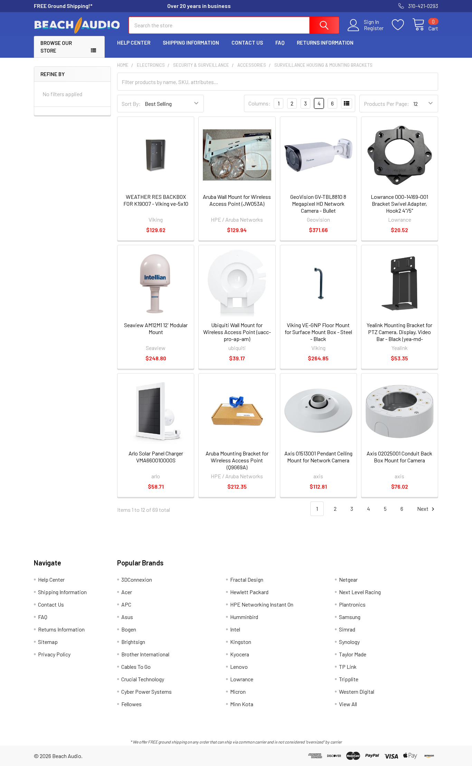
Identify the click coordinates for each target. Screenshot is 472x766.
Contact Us (247, 42)
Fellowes (131, 704)
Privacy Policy (54, 654)
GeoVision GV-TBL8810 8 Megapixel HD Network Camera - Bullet (318, 203)
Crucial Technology (142, 679)
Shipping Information (191, 42)
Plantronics (352, 604)
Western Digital (356, 691)
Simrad (347, 629)
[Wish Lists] (402, 25)
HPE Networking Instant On (261, 604)
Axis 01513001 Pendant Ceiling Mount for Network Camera (318, 456)
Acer (126, 592)
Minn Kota (241, 704)
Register (374, 28)
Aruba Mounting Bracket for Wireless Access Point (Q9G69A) (237, 460)
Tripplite (348, 679)
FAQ (279, 42)
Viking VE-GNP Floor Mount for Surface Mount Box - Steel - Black (318, 332)
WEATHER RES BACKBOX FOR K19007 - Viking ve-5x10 (155, 200)
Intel (235, 629)
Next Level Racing (360, 592)
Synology (349, 641)
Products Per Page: (386, 103)
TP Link (348, 666)
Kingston (240, 641)
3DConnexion (136, 579)
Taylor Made (352, 654)
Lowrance (241, 679)
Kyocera (239, 654)
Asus (127, 616)
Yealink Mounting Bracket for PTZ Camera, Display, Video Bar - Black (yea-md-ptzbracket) (399, 335)
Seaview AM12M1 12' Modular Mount (156, 328)
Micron (238, 691)
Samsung (349, 616)
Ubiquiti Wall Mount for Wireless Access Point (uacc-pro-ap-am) (237, 332)
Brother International (145, 654)
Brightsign (133, 641)
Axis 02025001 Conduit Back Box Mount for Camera (399, 456)
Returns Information (325, 42)
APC (126, 604)
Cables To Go (136, 666)
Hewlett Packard (249, 592)
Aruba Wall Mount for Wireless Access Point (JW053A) (237, 200)
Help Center (133, 42)
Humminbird (244, 616)
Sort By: (131, 103)
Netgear (348, 579)
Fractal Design (246, 579)
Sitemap (48, 641)
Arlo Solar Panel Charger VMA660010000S (156, 456)
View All (348, 704)
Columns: (259, 103)
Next (423, 508)
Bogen (128, 629)
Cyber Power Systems (146, 691)
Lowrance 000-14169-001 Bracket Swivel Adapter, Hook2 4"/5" (399, 203)
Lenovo (239, 666)
